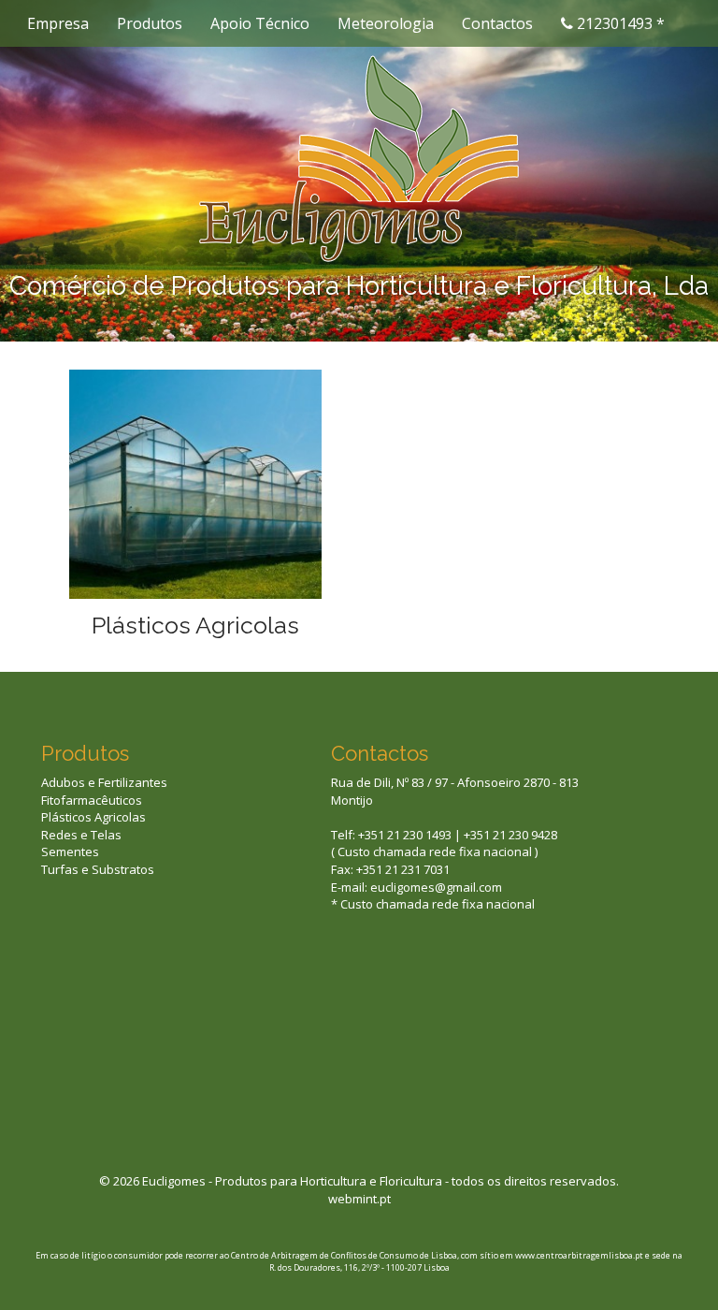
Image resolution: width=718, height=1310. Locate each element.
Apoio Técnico (259, 23)
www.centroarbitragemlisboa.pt (579, 1255)
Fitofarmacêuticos (91, 800)
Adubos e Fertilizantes (104, 782)
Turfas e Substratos (97, 869)
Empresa (58, 23)
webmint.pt (359, 1198)
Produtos (149, 23)
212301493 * (619, 23)
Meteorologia (385, 23)
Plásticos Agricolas (195, 625)
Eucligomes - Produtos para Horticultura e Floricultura (292, 1180)
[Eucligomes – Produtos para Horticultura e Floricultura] (359, 157)
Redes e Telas (81, 834)
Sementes (70, 851)
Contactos (497, 23)
